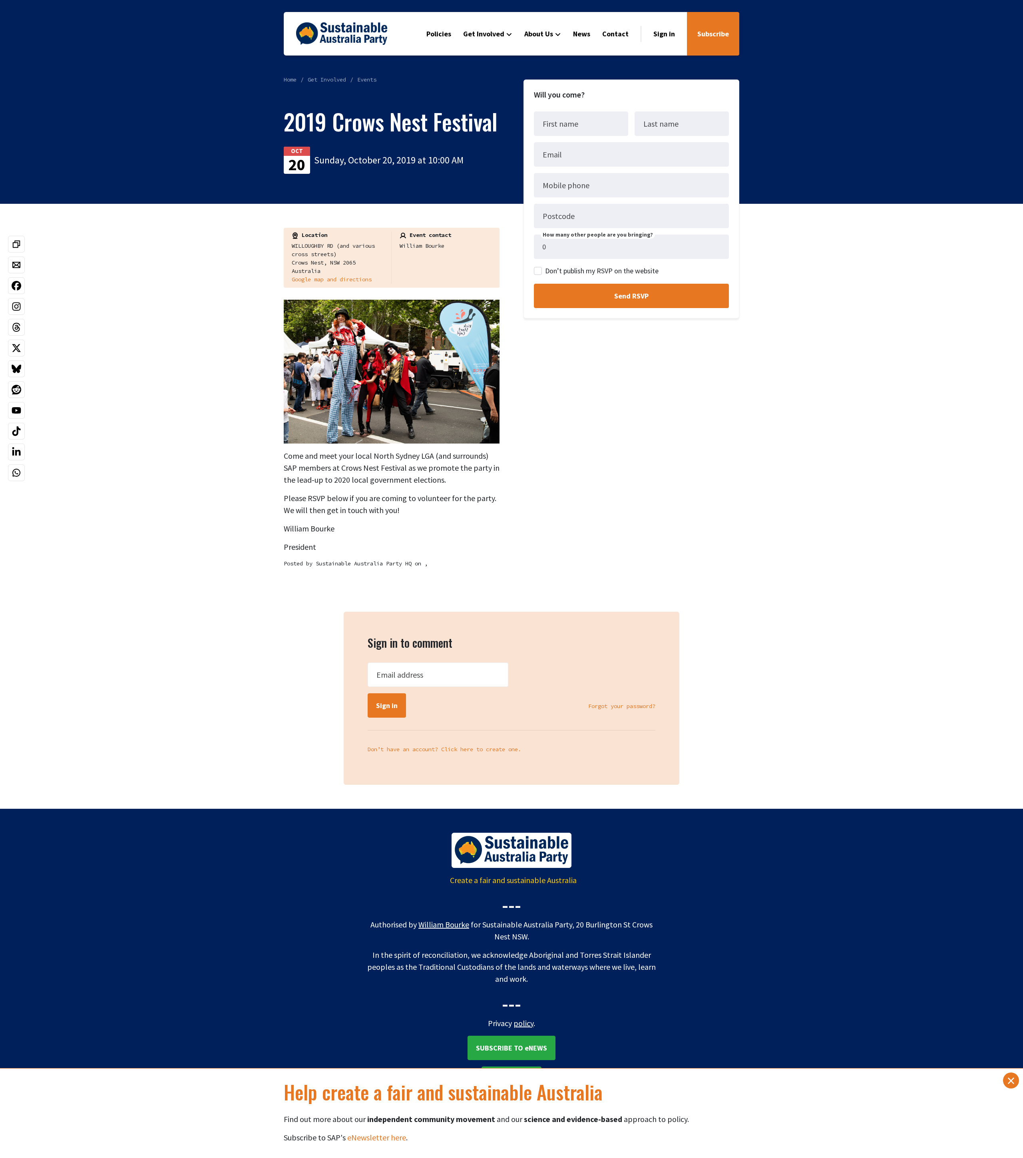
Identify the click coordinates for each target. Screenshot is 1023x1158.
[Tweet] (16, 348)
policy (523, 1023)
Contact (615, 33)
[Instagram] (16, 306)
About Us (538, 33)
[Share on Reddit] (16, 389)
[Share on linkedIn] (16, 452)
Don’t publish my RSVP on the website (602, 270)
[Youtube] (16, 410)
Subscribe (713, 33)
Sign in (664, 33)
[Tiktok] (16, 431)
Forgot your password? (621, 706)
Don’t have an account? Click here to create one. (444, 749)
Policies (438, 33)
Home (290, 79)
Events (366, 79)
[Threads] (16, 327)
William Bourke (443, 924)
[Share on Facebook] (16, 285)
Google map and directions (332, 279)
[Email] (16, 265)
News (581, 33)
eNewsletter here (376, 1137)
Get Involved (483, 33)
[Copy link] (16, 244)
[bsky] (16, 368)
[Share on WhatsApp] (16, 472)
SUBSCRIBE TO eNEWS (511, 1048)
